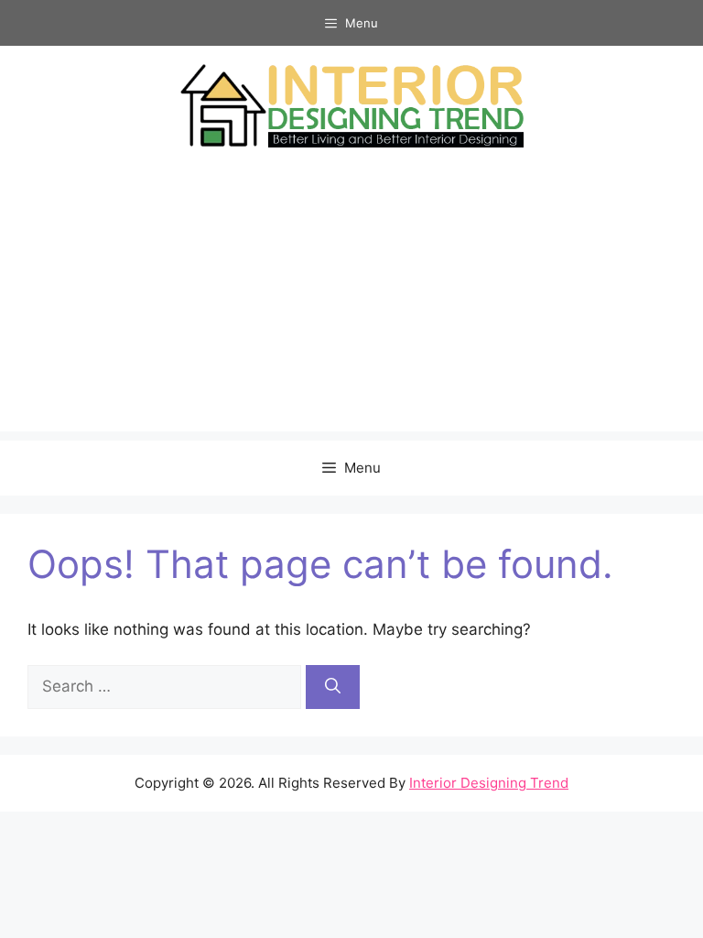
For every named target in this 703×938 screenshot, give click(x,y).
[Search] (333, 687)
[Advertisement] (351, 303)
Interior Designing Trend (488, 782)
